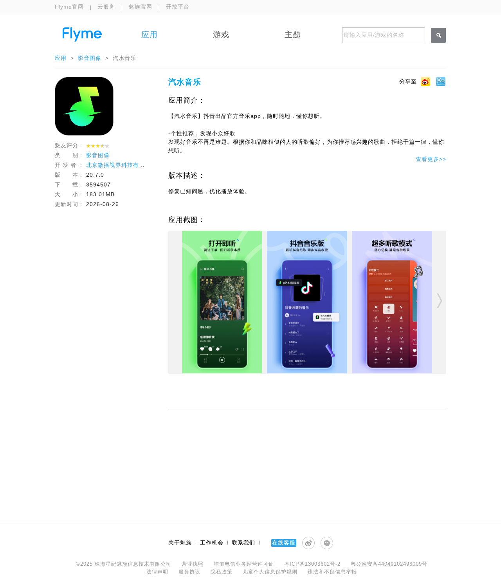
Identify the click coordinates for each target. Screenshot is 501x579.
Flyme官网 (69, 7)
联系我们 (243, 542)
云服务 (106, 7)
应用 (61, 58)
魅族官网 (140, 7)
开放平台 (177, 7)
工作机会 (211, 542)
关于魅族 (180, 542)
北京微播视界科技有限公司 (121, 165)
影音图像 (89, 58)
